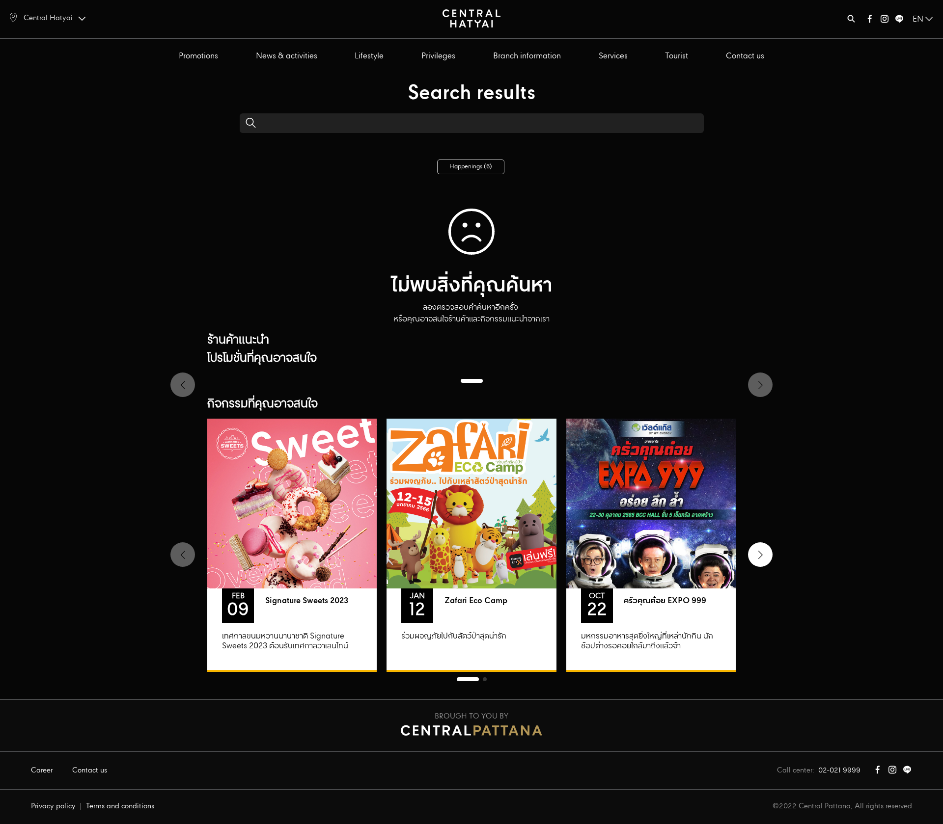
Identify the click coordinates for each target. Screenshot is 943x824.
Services (613, 56)
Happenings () (470, 166)
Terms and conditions (120, 806)
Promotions (198, 56)
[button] (760, 554)
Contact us (745, 56)
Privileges (438, 56)
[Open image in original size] (471, 18)
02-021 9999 (839, 770)
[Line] (899, 21)
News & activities (286, 56)
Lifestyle (369, 56)
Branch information (527, 56)
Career (42, 770)
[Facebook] (870, 21)
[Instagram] (884, 21)
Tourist (676, 56)
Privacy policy (53, 806)
